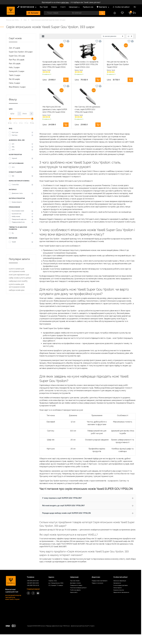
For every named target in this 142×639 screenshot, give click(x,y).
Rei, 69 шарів (14, 79)
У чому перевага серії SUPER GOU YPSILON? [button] (62, 498)
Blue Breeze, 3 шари (17, 87)
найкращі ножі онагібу (18, 281)
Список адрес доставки (120, 585)
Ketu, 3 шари (14, 67)
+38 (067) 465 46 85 (27, 7)
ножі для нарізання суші (19, 275)
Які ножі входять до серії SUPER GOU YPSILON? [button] (63, 505)
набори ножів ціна (16, 290)
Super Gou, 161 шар (17, 56)
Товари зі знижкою (97, 583)
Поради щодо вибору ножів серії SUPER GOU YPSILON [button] (66, 513)
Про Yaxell (44, 7)
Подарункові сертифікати (99, 580)
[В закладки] (64, 42)
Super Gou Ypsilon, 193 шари (21, 52)
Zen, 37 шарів (14, 48)
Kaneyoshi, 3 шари (16, 71)
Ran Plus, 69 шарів (16, 60)
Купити (66, 80)
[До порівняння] (68, 41)
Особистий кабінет (122, 7)
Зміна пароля (117, 587)
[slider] (10, 118)
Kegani (50, 219)
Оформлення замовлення (121, 592)
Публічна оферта (75, 590)
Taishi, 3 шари (14, 75)
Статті (62, 7)
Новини (54, 7)
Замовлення (117, 583)
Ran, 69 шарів (14, 63)
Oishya (57, 276)
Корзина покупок (118, 590)
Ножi (25, 20)
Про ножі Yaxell (74, 580)
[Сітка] (43, 36)
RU (134, 7)
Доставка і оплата (75, 583)
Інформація (73, 7)
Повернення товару (76, 585)
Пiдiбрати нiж (88, 7)
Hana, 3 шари (14, 83)
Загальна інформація (119, 580)
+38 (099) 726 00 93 (33, 585)
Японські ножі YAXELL (12, 20)
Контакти (103, 7)
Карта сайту (74, 592)
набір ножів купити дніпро (20, 278)
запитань (65, 2)
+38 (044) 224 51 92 (33, 580)
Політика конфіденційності (78, 587)
